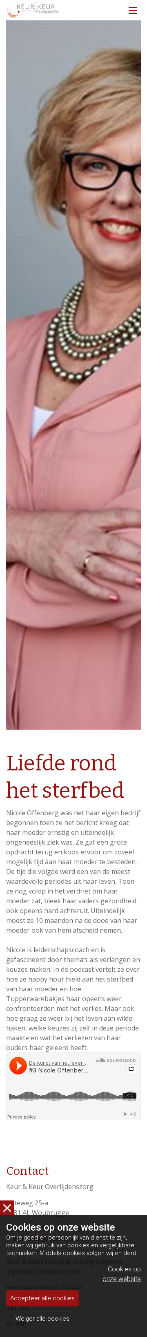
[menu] (133, 8)
